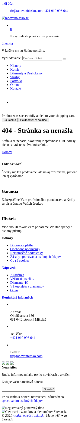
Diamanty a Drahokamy (26, 73)
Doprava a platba (21, 245)
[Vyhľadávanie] (64, 59)
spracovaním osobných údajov (22, 400)
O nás (14, 290)
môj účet (7, 3)
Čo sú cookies (19, 260)
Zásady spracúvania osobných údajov (35, 256)
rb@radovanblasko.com (26, 11)
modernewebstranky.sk (28, 415)
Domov (7, 152)
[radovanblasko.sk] (15, 18)
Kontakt (15, 88)
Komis (14, 69)
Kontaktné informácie (17, 297)
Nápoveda (9, 267)
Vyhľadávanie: (12, 58)
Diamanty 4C (19, 282)
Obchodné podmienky (25, 249)
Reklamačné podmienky (26, 253)
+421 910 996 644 (55, 11)
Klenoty (15, 65)
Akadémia (17, 275)
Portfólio (16, 81)
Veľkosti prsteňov (22, 279)
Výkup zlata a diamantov (27, 286)
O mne (14, 85)
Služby (15, 77)
